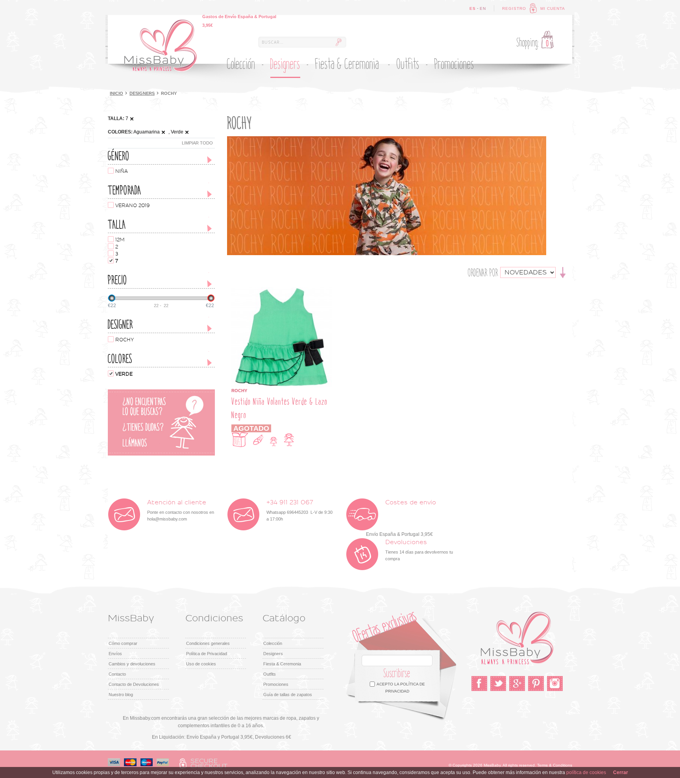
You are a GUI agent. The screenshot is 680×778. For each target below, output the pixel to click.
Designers (142, 93)
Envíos (115, 653)
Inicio (116, 93)
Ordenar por (483, 273)
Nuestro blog (121, 694)
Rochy (124, 339)
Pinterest (536, 683)
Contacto (117, 674)
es (472, 8)
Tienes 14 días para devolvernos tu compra (419, 550)
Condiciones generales (208, 643)
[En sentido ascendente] (563, 272)
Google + (517, 683)
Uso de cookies (201, 663)
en (483, 8)
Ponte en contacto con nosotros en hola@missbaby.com (180, 510)
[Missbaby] (160, 46)
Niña (121, 171)
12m (120, 239)
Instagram (555, 683)
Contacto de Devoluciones (134, 684)
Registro (514, 8)
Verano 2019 (132, 205)
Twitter (498, 683)
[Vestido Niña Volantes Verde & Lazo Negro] (281, 290)
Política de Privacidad (206, 653)
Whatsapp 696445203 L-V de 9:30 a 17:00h (299, 510)
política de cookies (586, 772)
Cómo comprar (123, 643)
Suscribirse (397, 673)
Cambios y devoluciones (132, 663)
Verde (124, 374)
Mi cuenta (552, 8)
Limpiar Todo (197, 143)
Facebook (479, 683)
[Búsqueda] (338, 42)
